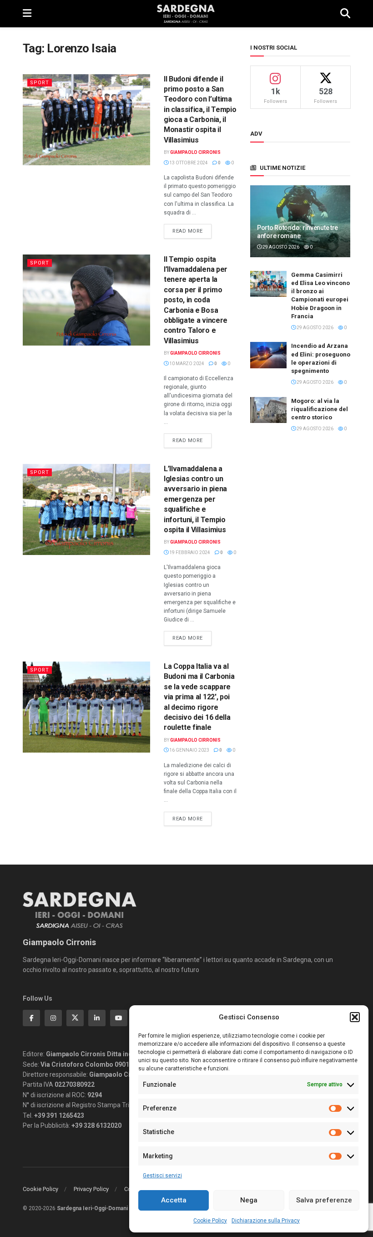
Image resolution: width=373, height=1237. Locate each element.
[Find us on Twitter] (75, 1018)
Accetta (173, 1200)
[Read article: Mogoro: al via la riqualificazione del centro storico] (268, 410)
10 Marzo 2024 (186, 363)
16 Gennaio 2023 (188, 750)
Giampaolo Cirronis (195, 152)
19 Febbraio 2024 (189, 552)
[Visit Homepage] (186, 14)
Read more (192, 231)
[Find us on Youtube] (118, 1018)
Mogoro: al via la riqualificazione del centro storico (319, 409)
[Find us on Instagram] (53, 1018)
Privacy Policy (91, 1189)
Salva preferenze (324, 1200)
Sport (39, 83)
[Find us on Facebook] (31, 1018)
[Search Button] (345, 13)
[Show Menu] (27, 13)
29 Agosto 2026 (280, 246)
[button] (354, 1017)
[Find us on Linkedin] (97, 1018)
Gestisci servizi (162, 1175)
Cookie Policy (210, 1220)
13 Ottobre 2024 (188, 162)
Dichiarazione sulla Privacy (266, 1220)
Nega (248, 1200)
